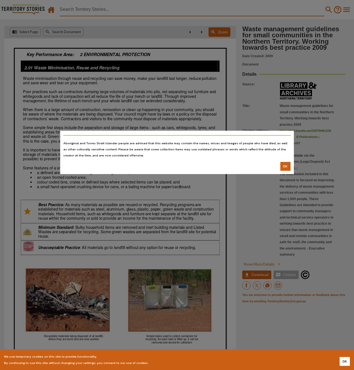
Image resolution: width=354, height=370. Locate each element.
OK (285, 166)
